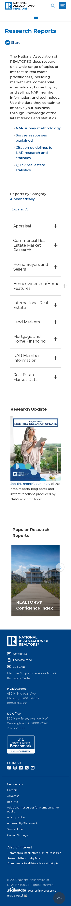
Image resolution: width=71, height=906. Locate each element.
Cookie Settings (17, 835)
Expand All (20, 209)
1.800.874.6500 (22, 660)
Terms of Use (15, 829)
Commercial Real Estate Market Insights (32, 863)
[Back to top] (59, 898)
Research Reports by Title (23, 858)
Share (15, 42)
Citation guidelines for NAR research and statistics (35, 153)
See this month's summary (30, 484)
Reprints (12, 801)
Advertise (13, 795)
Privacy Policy (16, 817)
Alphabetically (22, 199)
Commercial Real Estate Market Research (34, 852)
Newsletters (15, 784)
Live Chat (19, 666)
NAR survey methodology (38, 128)
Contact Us (20, 653)
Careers (12, 789)
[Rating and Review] (21, 752)
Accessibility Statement (22, 823)
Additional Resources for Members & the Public (33, 809)
